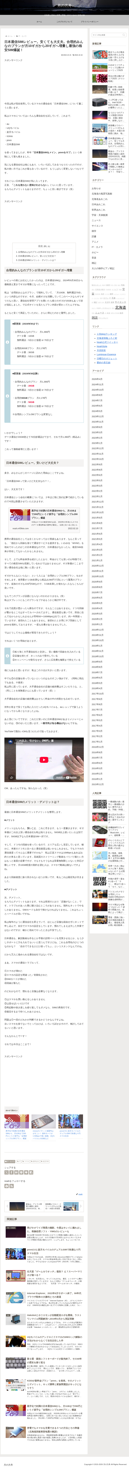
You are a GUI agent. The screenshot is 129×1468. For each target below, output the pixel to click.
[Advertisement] (44, 79)
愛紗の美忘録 (103, 362)
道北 (93, 289)
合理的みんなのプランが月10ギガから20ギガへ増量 (41, 252)
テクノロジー (103, 318)
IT (19, 1161)
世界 (101, 298)
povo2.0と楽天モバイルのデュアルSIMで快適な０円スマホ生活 (70, 1133)
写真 (123, 285)
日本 (102, 302)
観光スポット (97, 285)
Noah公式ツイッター (107, 342)
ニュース (99, 313)
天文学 (107, 302)
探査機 (98, 308)
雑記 (95, 302)
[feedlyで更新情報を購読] (6, 1186)
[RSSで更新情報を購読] (11, 1186)
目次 (40, 246)
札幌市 (108, 285)
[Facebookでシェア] (11, 1172)
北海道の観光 (100, 289)
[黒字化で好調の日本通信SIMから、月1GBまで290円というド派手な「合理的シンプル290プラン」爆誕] (16, 1121)
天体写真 (97, 294)
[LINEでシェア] (26, 1172)
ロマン (106, 298)
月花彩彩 (101, 350)
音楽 (93, 313)
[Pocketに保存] (21, 1172)
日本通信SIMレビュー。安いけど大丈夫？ (37, 256)
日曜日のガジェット (107, 358)
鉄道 (108, 313)
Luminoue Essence (106, 354)
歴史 (115, 285)
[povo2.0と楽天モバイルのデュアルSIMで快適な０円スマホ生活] (70, 1121)
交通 (99, 302)
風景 (102, 294)
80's (112, 285)
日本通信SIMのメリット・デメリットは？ (37, 260)
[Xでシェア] (6, 1172)
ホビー (94, 308)
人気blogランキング (107, 334)
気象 (120, 289)
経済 (121, 313)
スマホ (26, 1161)
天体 (113, 298)
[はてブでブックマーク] (16, 1172)
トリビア (115, 289)
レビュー (116, 294)
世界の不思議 (115, 313)
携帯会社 (36, 1161)
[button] (31, 1172)
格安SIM (46, 1161)
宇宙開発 (108, 289)
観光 (119, 285)
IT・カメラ (10, 1161)
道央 (113, 308)
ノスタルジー (106, 308)
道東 (112, 302)
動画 (103, 285)
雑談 (95, 317)
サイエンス (120, 302)
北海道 (120, 307)
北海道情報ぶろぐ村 (107, 338)
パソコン (96, 298)
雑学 (111, 294)
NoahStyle (102, 346)
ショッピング (120, 298)
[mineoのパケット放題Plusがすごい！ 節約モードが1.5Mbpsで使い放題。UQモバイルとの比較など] (43, 1121)
